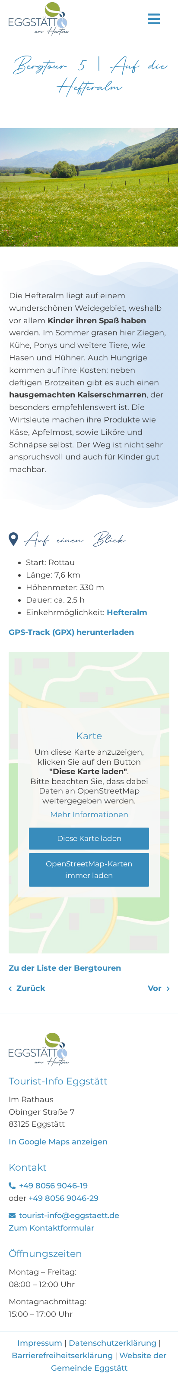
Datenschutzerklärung (112, 1343)
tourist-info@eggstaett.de (69, 1215)
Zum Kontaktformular (51, 1228)
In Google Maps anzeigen (58, 1142)
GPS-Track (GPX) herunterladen (71, 632)
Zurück (30, 988)
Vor (155, 988)
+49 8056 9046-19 (53, 1186)
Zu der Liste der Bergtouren (65, 968)
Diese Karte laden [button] (89, 838)
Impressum (40, 1343)
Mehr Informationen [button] (89, 814)
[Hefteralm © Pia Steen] (89, 132)
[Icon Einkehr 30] (39, 1036)
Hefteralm (127, 612)
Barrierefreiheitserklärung (62, 1355)
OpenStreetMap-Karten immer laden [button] (89, 869)
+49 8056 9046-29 (64, 1198)
